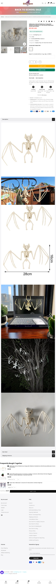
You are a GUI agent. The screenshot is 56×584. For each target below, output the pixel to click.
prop (33, 36)
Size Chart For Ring (33, 528)
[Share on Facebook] (38, 21)
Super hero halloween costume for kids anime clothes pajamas (25, 482)
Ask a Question (39, 78)
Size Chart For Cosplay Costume (36, 521)
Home (2, 16)
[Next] (24, 33)
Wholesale (3, 550)
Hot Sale (44, 42)
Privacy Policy (32, 531)
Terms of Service (33, 533)
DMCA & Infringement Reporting (36, 537)
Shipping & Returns (33, 517)
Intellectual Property (34, 540)
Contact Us (31, 505)
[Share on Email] (51, 21)
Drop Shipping (4, 548)
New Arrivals (49, 42)
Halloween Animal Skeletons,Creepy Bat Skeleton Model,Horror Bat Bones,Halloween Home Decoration (32, 466)
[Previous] (3, 33)
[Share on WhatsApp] (54, 21)
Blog (2, 555)
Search (30, 503)
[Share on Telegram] (49, 21)
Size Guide (31, 78)
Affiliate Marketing (5, 552)
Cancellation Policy (33, 519)
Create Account (5, 512)
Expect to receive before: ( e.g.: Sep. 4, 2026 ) (40, 54)
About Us (31, 507)
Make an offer (43, 70)
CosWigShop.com (37, 35)
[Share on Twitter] (41, 21)
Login (2, 510)
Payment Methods (33, 512)
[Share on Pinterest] (44, 21)
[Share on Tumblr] (46, 21)
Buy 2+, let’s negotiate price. (36, 31)
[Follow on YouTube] (2, 515)
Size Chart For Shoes (34, 524)
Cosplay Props (38, 42)
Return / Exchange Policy (35, 514)
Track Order (4, 505)
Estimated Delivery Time (35, 510)
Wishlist (3, 507)
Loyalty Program (33, 535)
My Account (4, 503)
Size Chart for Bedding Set (35, 526)
